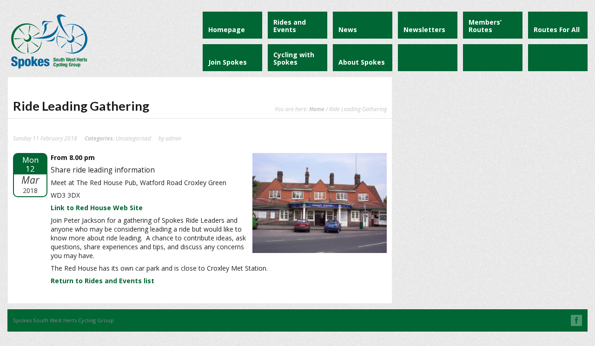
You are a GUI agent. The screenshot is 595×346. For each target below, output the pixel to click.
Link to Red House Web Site (97, 207)
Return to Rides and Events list (102, 280)
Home (316, 109)
